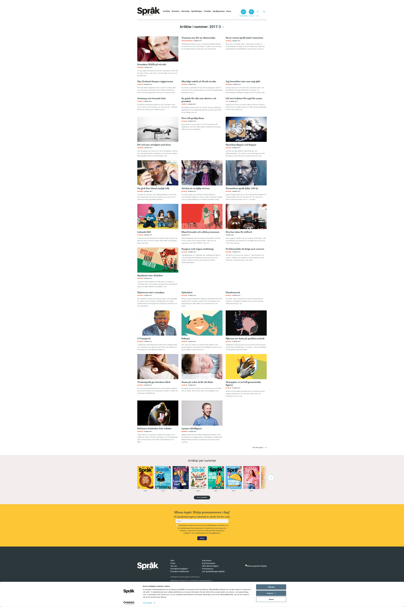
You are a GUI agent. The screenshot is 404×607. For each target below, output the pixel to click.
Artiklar (166, 11)
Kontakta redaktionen (179, 571)
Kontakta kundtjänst (179, 569)
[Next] (271, 478)
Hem (172, 560)
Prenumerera (207, 569)
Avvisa (271, 599)
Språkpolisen (219, 11)
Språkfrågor (197, 11)
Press (172, 563)
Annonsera (206, 560)
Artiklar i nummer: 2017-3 (200, 27)
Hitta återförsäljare (210, 566)
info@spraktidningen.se (205, 580)
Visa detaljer (147, 603)
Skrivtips (185, 11)
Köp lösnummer (208, 563)
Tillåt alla (271, 587)
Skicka (202, 538)
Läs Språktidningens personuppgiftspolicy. (206, 533)
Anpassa (270, 593)
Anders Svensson (195, 577)
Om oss (173, 566)
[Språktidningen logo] (147, 566)
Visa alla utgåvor (258, 447)
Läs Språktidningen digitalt (213, 571)
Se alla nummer (202, 497)
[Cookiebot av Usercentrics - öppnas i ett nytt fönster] (129, 602)
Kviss (228, 11)
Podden (207, 11)
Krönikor (176, 11)
